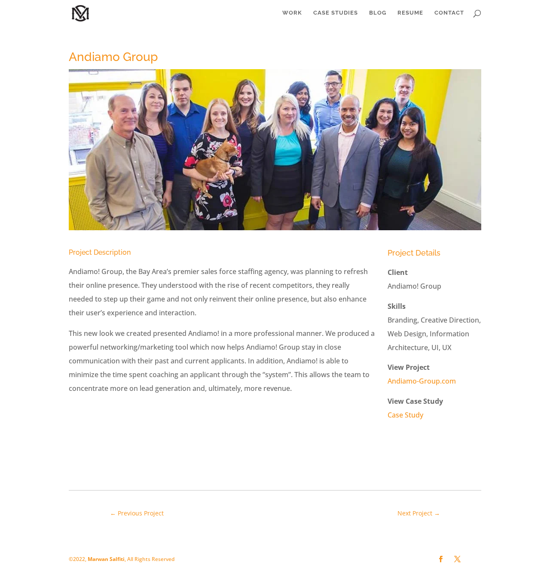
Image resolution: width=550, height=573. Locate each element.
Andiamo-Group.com (422, 381)
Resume (410, 13)
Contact (449, 13)
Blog (377, 13)
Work (292, 13)
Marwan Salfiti (106, 559)
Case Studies (335, 13)
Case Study (405, 415)
